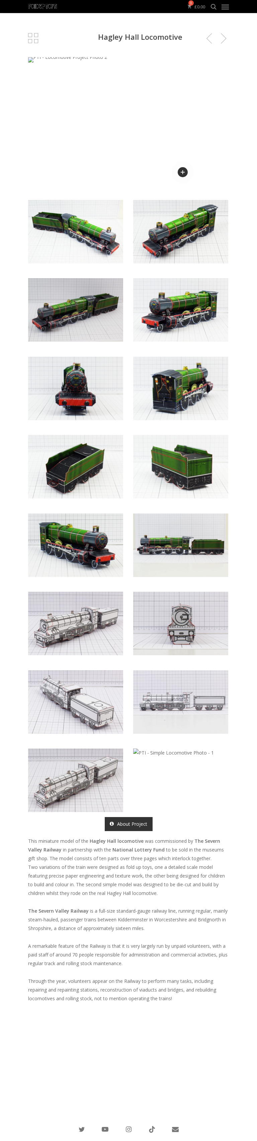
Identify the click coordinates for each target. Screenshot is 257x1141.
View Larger (77, 226)
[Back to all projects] (33, 38)
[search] (213, 6)
